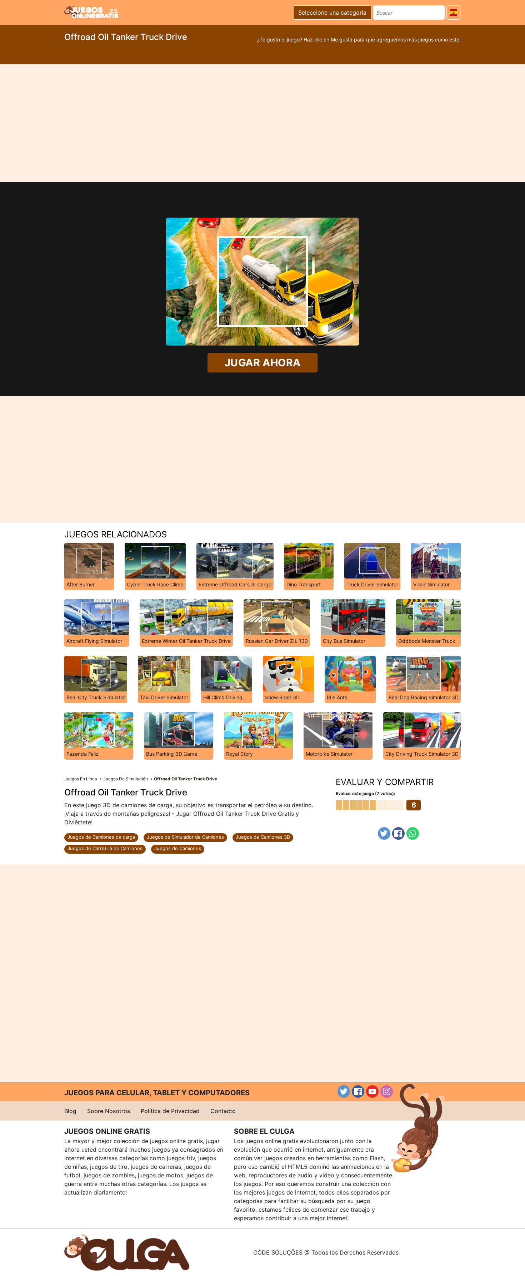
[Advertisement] (262, 123)
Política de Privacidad (170, 1110)
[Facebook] (398, 833)
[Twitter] (384, 833)
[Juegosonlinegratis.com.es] (91, 11)
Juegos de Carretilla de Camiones (105, 848)
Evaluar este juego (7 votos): (365, 793)
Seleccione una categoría (332, 12)
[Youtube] (372, 1091)
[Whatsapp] (412, 833)
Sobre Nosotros (108, 1110)
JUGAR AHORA (262, 362)
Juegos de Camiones (177, 848)
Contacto (223, 1110)
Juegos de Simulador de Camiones (185, 837)
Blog (70, 1110)
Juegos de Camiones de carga (101, 837)
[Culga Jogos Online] (126, 1251)
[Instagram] (386, 1091)
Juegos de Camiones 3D (263, 837)
